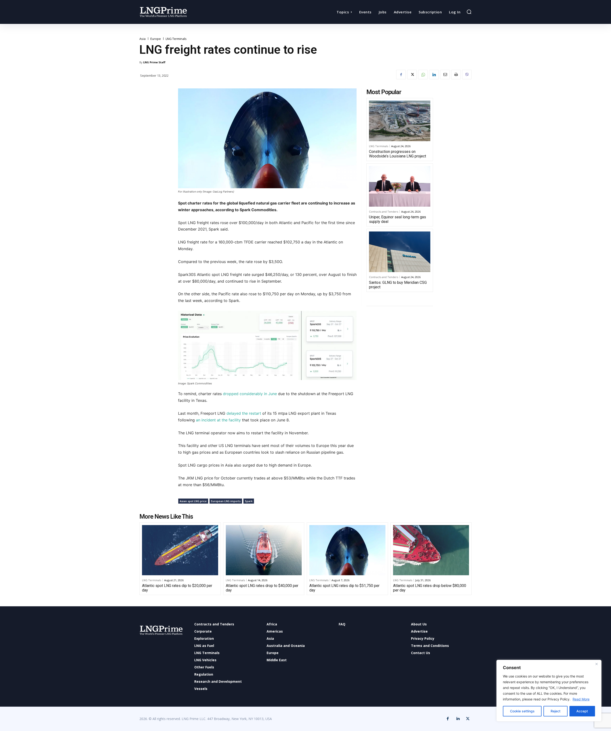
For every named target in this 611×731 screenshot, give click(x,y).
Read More (581, 699)
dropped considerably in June (250, 393)
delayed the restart (244, 413)
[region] (548, 690)
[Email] (445, 74)
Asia (142, 38)
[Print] (456, 74)
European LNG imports (226, 501)
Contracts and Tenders (383, 211)
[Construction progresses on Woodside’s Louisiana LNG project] (399, 121)
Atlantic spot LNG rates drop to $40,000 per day (262, 587)
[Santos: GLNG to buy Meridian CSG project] (399, 251)
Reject (555, 711)
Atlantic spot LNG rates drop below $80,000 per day (429, 587)
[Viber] (467, 74)
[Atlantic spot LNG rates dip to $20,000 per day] (180, 550)
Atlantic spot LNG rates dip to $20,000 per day (177, 587)
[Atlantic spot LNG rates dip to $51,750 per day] (347, 550)
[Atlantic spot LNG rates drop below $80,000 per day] (431, 550)
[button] (469, 11)
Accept (582, 711)
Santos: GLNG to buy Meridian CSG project (398, 284)
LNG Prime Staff (154, 62)
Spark (249, 501)
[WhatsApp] (423, 74)
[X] (412, 74)
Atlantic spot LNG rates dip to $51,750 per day (344, 587)
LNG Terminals (176, 38)
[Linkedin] (434, 74)
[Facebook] (401, 74)
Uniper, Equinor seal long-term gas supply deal (397, 219)
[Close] (596, 664)
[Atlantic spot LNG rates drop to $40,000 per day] (264, 550)
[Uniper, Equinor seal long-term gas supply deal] (399, 186)
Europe (155, 38)
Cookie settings (522, 711)
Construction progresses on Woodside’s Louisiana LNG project (397, 153)
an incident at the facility (218, 420)
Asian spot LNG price (193, 501)
